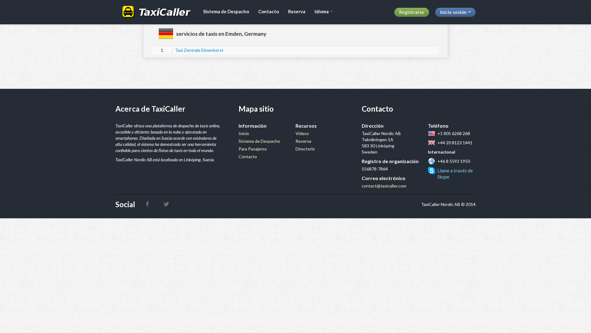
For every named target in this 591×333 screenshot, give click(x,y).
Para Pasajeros (253, 148)
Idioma (322, 11)
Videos (302, 133)
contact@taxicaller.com (384, 185)
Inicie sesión (454, 12)
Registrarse (411, 12)
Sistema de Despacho (226, 11)
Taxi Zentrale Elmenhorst (199, 50)
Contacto (268, 11)
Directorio (305, 148)
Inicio (244, 133)
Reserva (296, 11)
